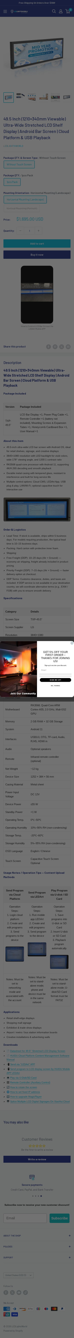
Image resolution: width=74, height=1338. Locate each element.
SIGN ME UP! (55, 680)
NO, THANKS (55, 685)
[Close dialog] (72, 643)
